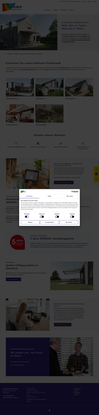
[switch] (42, 217)
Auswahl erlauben (49, 222)
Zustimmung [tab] (29, 196)
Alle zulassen (69, 222)
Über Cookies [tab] (69, 196)
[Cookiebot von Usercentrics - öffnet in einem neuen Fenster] (72, 192)
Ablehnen (30, 222)
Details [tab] (49, 196)
